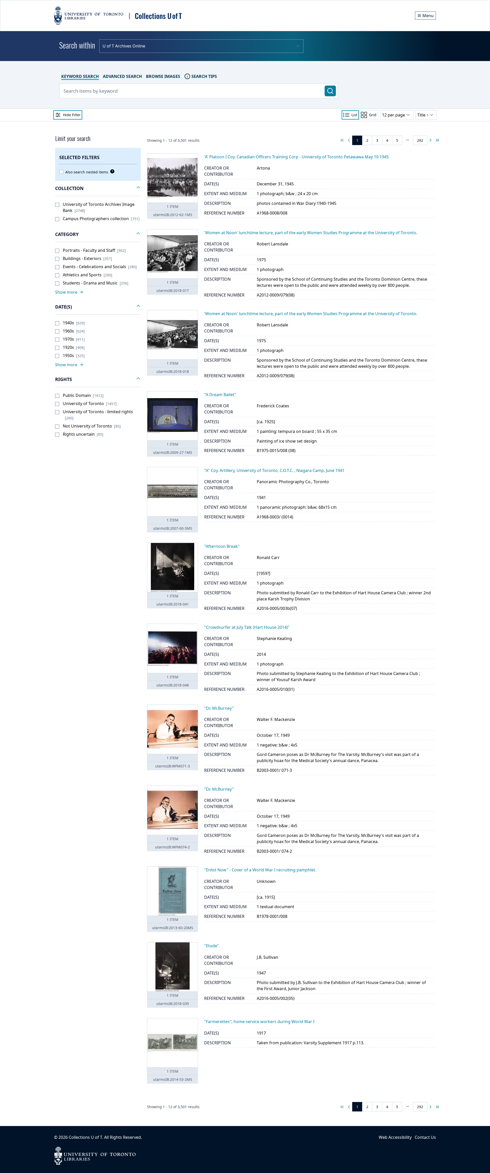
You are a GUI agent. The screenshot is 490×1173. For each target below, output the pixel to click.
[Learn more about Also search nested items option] (111, 171)
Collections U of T (85, 1137)
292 (420, 140)
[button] (98, 188)
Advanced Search (122, 76)
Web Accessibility (395, 1137)
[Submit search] (330, 91)
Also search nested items (86, 172)
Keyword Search (80, 76)
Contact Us (425, 1137)
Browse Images (163, 76)
